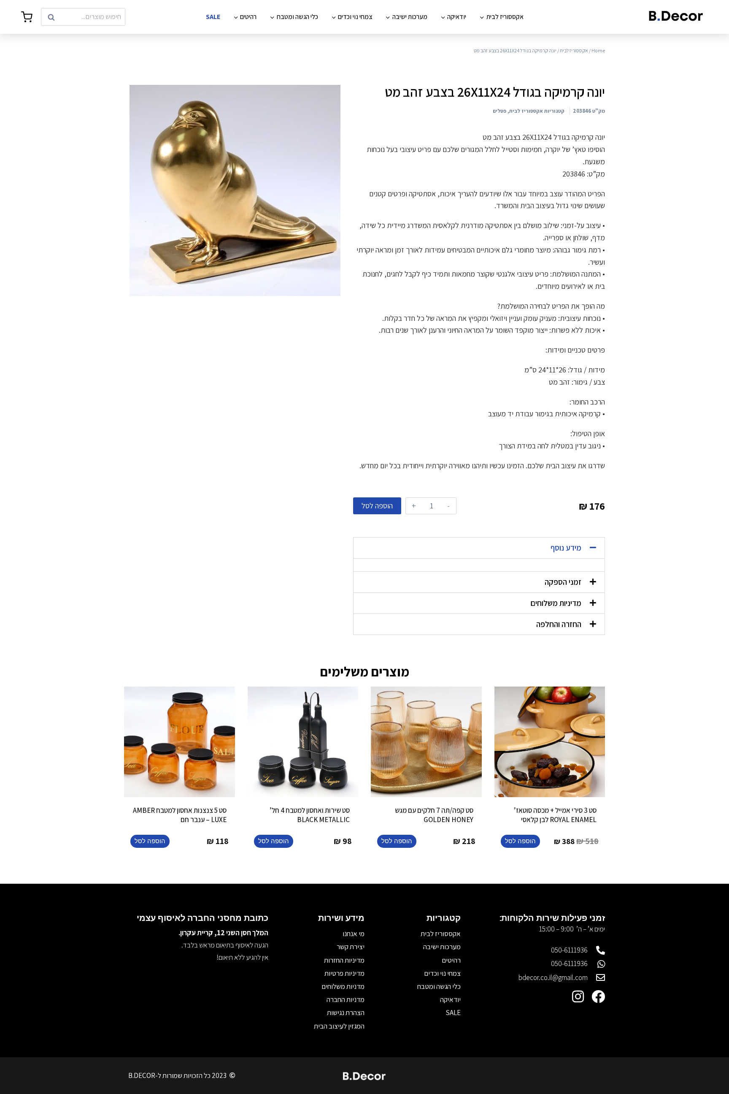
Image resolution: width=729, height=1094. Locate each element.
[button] (479, 547)
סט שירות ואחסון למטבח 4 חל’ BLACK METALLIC (310, 815)
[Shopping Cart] (26, 17)
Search (112, 17)
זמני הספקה (563, 582)
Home (598, 50)
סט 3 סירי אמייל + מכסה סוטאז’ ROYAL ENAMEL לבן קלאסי (555, 815)
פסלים (499, 110)
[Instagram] (578, 996)
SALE (213, 16)
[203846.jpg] (235, 190)
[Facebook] (598, 996)
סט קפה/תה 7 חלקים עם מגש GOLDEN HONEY (434, 815)
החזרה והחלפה (558, 624)
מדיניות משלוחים (555, 603)
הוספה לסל (377, 505)
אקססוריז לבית (574, 50)
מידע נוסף (566, 548)
